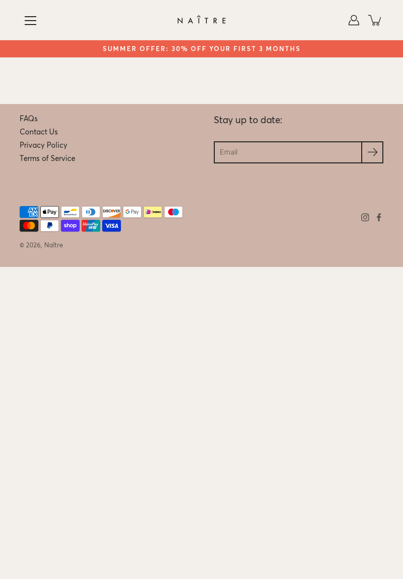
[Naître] (201, 20)
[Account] (354, 20)
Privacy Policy (43, 145)
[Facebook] (378, 217)
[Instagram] (365, 217)
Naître (53, 245)
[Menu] (30, 20)
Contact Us (39, 132)
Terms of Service (47, 158)
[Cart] (375, 20)
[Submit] (372, 152)
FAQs (29, 118)
